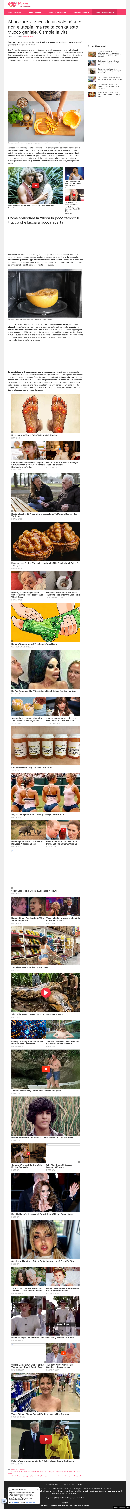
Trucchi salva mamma (104, 12)
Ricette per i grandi (57, 12)
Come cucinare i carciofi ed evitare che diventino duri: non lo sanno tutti (110, 71)
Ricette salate (14, 12)
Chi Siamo (50, 1484)
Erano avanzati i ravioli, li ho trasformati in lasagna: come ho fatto (109, 94)
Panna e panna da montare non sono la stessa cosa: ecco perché (110, 79)
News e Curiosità (81, 12)
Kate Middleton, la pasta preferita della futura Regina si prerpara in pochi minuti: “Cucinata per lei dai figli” (46, 1476)
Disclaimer (80, 1484)
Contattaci (80, 1498)
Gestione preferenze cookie (121, 1507)
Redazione (59, 1484)
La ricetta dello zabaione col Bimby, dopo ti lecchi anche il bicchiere (108, 86)
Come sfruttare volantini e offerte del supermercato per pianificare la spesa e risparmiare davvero (110, 54)
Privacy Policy (69, 1484)
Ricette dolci (35, 12)
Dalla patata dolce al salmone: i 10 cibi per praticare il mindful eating (109, 63)
